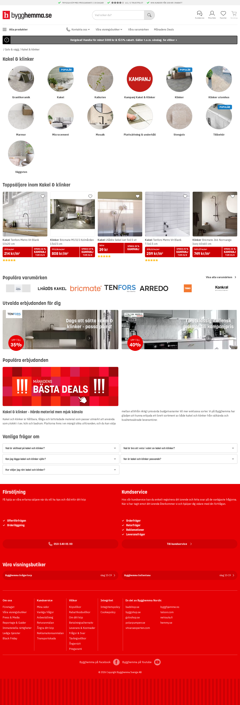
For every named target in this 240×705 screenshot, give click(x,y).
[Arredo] (154, 288)
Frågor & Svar (77, 633)
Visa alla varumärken (219, 277)
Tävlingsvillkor (77, 638)
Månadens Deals (164, 29)
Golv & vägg (12, 49)
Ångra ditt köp (45, 628)
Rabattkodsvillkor (79, 612)
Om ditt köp (76, 617)
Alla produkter (18, 29)
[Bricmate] (86, 288)
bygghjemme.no (169, 607)
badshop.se (132, 607)
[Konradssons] (18, 288)
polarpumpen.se (135, 622)
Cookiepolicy (108, 612)
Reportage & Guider (14, 622)
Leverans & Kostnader (82, 628)
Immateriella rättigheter (17, 628)
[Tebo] (188, 288)
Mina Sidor (212, 18)
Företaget (8, 607)
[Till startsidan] (27, 15)
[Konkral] (221, 288)
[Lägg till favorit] (42, 196)
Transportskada (46, 638)
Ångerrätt (75, 643)
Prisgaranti (75, 648)
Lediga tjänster (11, 633)
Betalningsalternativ (81, 622)
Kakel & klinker (30, 49)
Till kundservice (177, 544)
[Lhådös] (52, 288)
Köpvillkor (75, 607)
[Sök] (149, 15)
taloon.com (167, 612)
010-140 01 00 (63, 544)
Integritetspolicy (110, 607)
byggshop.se (133, 612)
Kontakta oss (79, 29)
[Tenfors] (120, 288)
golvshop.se (133, 617)
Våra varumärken (138, 29)
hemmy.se (166, 622)
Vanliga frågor (45, 612)
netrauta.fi (166, 617)
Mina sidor (43, 607)
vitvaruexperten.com (138, 628)
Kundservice (199, 18)
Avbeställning (45, 617)
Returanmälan (45, 622)
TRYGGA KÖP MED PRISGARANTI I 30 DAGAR (83, 2)
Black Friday (10, 638)
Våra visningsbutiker (108, 29)
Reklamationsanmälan (50, 633)
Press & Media (11, 617)
